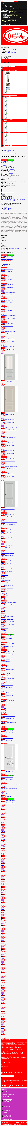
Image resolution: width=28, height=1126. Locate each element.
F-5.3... (2, 966)
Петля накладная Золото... (7, 681)
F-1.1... (2, 810)
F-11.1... (2, 857)
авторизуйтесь (10, 248)
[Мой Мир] (5, 198)
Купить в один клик (7, 196)
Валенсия (14, 124)
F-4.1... (2, 927)
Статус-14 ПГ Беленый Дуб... (8, 803)
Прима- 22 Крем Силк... (6, 547)
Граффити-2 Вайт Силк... (7, 326)
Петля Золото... (4, 598)
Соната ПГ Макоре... (6, 661)
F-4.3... (2, 942)
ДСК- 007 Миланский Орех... (8, 718)
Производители (7, 1106)
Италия (13, 98)
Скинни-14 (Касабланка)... (7, 732)
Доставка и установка (8, 6)
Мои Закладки (6, 1117)
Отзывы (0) (6, 209)
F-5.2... (2, 958)
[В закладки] (2, 194)
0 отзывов (3, 164)
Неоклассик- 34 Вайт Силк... (8, 333)
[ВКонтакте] (1, 198)
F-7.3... (2, 1028)
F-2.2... (2, 888)
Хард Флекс (13, 86)
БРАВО (10, 199)
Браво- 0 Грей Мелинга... (7, 687)
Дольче (13, 114)
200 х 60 (4, 181)
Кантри (13, 109)
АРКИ (5, 120)
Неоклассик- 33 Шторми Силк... (8, 468)
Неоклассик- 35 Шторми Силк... (8, 437)
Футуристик (17, 111)
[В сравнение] (4, 194)
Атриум (13, 105)
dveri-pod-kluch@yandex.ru (9, 20)
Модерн (14, 97)
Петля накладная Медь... (7, 619)
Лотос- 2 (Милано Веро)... (7, 646)
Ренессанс (15, 113)
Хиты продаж (6, 264)
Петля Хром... (4, 577)
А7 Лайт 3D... (4, 630)
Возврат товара (7, 1100)
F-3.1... (2, 903)
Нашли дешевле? (10, 169)
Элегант (14, 108)
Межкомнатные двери (8, 150)
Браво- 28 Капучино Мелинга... (8, 604)
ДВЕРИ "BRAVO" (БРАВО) (10, 95)
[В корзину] (1, 257)
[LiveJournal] (9, 198)
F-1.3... (2, 826)
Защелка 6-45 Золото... (6, 676)
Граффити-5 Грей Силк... (7, 287)
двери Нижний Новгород (13, 200)
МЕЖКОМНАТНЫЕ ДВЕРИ (10, 70)
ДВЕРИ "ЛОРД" (7, 96)
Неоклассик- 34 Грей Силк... (8, 349)
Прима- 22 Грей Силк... (6, 540)
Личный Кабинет (7, 1115)
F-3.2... (2, 911)
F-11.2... (2, 865)
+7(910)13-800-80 (7, 21)
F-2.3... (2, 896)
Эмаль (11, 89)
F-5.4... (2, 973)
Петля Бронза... (4, 593)
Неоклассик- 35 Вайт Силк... (8, 341)
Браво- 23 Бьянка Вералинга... (8, 725)
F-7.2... (2, 1020)
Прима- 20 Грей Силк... (6, 571)
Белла (12, 118)
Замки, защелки (19, 139)
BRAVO (6, 199)
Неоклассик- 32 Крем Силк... (8, 516)
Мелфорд (14, 110)
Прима (12, 106)
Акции (5, 265)
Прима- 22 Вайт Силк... (6, 532)
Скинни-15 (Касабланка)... (7, 638)
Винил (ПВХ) (13, 82)
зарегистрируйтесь (21, 248)
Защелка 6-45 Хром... (6, 582)
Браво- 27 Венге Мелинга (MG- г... (9, 788)
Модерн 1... (3, 612)
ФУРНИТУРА (6, 132)
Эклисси (14, 117)
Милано (14, 126)
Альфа (12, 101)
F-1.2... (2, 818)
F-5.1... (2, 950)
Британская (16, 127)
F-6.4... (2, 1004)
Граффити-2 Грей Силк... (7, 310)
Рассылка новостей (8, 1119)
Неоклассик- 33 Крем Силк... (8, 461)
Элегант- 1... (4, 710)
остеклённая (5, 187)
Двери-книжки (18, 92)
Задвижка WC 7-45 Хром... (7, 624)
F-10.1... (2, 834)
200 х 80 (17, 181)
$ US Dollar (6, 15)
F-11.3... (2, 872)
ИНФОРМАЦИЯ (7, 145)
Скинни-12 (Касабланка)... (7, 779)
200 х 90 (23, 181)
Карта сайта (6, 1101)
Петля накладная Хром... (7, 588)
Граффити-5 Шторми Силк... (8, 295)
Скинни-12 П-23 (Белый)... (7, 654)
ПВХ (20, 199)
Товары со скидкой (8, 1110)
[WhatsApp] (13, 198)
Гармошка (15, 93)
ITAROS (14, 133)
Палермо (14, 123)
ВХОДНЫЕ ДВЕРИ (8, 119)
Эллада (13, 131)
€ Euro (5, 14)
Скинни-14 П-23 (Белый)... (7, 703)
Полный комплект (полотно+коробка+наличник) (9, 184)
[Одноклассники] (3, 198)
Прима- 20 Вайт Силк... (6, 563)
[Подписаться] (1, 1077)
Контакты (5, 3)
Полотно (4, 183)
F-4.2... (2, 934)
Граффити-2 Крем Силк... (7, 302)
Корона (13, 100)
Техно (12, 104)
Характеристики (7, 208)
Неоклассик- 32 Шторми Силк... (8, 524)
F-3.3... (2, 919)
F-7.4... (2, 1035)
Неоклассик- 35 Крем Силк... (8, 422)
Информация (13, 11)
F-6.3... (2, 997)
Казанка (14, 128)
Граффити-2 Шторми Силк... (8, 318)
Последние (6, 262)
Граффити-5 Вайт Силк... (7, 271)
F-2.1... (2, 880)
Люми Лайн (17, 115)
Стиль (12, 102)
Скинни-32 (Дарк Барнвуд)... (8, 695)
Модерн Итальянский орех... (8, 669)
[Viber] (11, 198)
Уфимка (14, 130)
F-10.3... (2, 849)
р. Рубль (6, 17)
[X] (7, 198)
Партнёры (5, 1109)
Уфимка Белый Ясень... (6, 796)
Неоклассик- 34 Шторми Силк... (8, 430)
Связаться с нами (7, 1099)
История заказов (7, 1116)
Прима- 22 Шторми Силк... (7, 555)
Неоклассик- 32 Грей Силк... (8, 509)
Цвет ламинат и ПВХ (6, 177)
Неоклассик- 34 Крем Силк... (8, 414)
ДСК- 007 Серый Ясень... (7, 740)
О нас (4, 5)
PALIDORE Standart (22, 135)
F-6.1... (2, 981)
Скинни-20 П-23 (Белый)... (7, 771)
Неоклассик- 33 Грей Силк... (8, 453)
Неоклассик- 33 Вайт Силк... (8, 445)
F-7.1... (2, 1012)
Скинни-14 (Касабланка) (7, 259)
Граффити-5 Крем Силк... (7, 279)
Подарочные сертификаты (9, 1107)
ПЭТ (11, 78)
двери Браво (15, 199)
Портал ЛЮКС (19, 122)
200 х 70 (10, 181)
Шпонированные (20, 91)
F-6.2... (2, 989)
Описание (5, 207)
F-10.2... (2, 841)
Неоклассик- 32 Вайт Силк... (8, 476)
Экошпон (12, 74)
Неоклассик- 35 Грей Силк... (8, 381)
